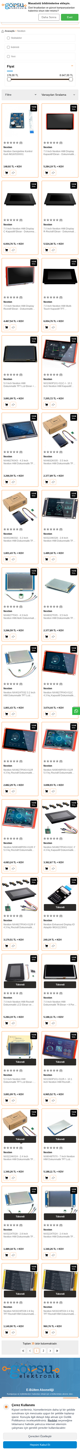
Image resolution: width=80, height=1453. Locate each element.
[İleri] (50, 1350)
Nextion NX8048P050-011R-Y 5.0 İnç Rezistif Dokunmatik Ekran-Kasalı (19, 849)
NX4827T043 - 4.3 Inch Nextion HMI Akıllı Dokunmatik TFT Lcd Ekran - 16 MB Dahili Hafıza (19, 617)
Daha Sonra (49, 17)
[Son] (57, 1350)
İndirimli (15, 47)
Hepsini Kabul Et (40, 1444)
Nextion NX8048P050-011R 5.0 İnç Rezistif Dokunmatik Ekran (58, 772)
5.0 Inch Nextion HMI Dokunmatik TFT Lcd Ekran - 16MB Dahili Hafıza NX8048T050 (18, 1081)
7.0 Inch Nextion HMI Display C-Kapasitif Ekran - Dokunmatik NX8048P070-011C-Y (20, 230)
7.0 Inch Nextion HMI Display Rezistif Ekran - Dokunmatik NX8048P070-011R (18, 308)
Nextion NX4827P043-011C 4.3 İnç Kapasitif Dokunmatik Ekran (58, 694)
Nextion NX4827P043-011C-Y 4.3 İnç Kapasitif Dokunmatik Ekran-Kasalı (59, 849)
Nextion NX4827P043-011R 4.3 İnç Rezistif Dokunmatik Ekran (18, 772)
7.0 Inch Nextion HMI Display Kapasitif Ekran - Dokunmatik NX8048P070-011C (58, 153)
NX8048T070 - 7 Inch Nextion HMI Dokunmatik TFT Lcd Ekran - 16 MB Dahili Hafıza (59, 1158)
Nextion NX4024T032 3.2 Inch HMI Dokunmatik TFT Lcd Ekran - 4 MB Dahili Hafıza (19, 694)
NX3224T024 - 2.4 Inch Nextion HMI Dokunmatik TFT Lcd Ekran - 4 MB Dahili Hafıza (59, 1235)
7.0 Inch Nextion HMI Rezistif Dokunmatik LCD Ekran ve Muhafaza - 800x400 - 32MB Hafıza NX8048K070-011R (18, 1003)
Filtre (8, 94)
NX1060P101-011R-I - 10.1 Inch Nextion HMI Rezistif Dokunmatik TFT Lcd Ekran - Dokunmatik (58, 1081)
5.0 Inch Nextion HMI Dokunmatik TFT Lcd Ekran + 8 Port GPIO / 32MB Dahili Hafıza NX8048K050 (19, 385)
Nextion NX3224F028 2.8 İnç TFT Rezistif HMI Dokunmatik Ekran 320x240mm (18, 1313)
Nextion (7, 147)
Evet (69, 17)
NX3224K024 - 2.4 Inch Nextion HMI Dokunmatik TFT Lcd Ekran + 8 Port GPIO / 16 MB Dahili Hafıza (18, 1158)
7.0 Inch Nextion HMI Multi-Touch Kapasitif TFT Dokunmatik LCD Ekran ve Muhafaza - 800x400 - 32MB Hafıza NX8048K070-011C (58, 308)
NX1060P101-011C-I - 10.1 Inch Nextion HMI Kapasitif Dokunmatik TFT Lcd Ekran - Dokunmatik (58, 385)
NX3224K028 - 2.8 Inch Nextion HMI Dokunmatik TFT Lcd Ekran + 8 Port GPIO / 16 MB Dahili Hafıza (58, 540)
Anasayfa (10, 31)
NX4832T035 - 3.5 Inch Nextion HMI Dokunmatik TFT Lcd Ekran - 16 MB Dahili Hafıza (58, 617)
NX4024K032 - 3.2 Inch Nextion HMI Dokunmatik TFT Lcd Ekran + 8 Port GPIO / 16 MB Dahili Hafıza (18, 540)
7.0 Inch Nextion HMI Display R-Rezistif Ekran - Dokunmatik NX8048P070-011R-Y (59, 230)
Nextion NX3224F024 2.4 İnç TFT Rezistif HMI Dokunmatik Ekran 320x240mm (58, 1313)
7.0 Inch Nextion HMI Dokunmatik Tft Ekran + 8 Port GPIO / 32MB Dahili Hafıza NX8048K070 (59, 1003)
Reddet (52, 1420)
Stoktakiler (16, 38)
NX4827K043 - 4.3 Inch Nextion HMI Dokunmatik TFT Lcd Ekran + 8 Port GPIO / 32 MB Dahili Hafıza (18, 462)
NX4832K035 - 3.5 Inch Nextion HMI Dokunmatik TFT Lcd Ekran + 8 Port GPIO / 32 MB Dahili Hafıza (58, 462)
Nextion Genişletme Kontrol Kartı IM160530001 (17, 153)
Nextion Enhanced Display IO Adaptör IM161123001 (59, 926)
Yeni (13, 56)
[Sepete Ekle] (6, 173)
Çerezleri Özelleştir (40, 1436)
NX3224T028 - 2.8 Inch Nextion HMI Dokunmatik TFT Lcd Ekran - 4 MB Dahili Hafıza (19, 1235)
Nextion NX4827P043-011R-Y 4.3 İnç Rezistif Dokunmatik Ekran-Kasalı (19, 926)
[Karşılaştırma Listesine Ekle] (13, 173)
